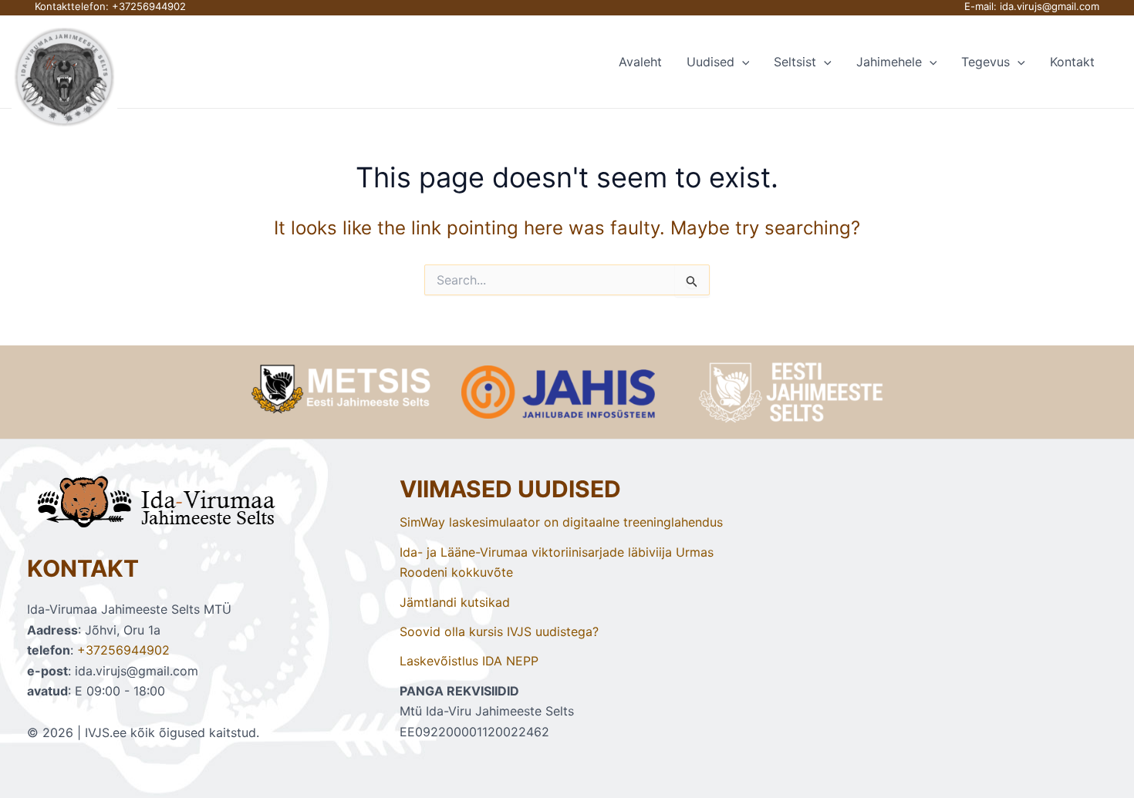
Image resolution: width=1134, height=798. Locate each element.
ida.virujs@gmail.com (1049, 6)
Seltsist (795, 61)
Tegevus (985, 61)
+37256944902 (149, 6)
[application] (742, 61)
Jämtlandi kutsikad (455, 602)
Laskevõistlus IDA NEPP (469, 660)
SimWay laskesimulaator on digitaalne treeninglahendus (561, 522)
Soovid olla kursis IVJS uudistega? (499, 631)
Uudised (710, 61)
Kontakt (1072, 61)
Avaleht (640, 61)
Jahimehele (889, 61)
